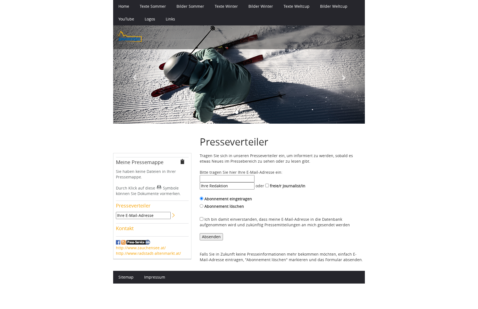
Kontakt (125, 228)
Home (123, 6)
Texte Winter (226, 6)
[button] (132, 74)
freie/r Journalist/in (287, 185)
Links (170, 19)
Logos (150, 19)
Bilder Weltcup (333, 6)
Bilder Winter (260, 6)
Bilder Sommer (190, 6)
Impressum (154, 277)
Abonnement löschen (224, 206)
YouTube (126, 19)
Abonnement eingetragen (228, 198)
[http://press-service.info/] (138, 242)
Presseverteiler (133, 205)
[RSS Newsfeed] (123, 242)
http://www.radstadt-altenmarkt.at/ (148, 253)
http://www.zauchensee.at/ (141, 247)
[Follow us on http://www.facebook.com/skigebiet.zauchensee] (118, 242)
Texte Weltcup (297, 6)
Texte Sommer (153, 6)
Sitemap (126, 277)
